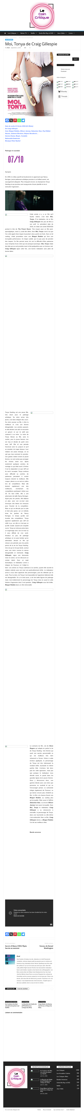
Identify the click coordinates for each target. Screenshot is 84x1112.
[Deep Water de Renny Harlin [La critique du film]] (45, 997)
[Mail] (20, 1093)
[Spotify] (24, 1093)
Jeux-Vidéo (61, 33)
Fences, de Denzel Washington (46, 947)
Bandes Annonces (62, 1079)
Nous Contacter (47, 1109)
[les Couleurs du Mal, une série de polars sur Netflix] (12, 997)
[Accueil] (5, 33)
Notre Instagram (61, 77)
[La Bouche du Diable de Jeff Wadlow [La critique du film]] (29, 997)
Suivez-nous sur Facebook (65, 65)
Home (6, 37)
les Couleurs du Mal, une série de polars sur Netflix (12, 1005)
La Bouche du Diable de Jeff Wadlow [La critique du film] (29, 1005)
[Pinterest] (15, 120)
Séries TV (23, 33)
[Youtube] (15, 1099)
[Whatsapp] (19, 120)
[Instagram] (15, 1093)
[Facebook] (7, 120)
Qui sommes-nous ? (59, 1109)
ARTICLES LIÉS (10, 989)
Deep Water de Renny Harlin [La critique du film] (45, 1005)
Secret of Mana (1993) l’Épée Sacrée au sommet (16, 947)
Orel (8, 47)
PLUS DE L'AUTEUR (23, 989)
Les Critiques (12, 33)
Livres (71, 33)
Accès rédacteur (70, 1109)
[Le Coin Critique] (42, 15)
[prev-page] (49, 989)
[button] (77, 33)
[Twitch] (7, 1099)
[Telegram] (23, 120)
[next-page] (52, 989)
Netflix (33, 33)
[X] (11, 120)
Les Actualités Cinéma (11, 1002)
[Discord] (7, 1093)
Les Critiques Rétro (62, 1076)
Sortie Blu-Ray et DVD (46, 33)
